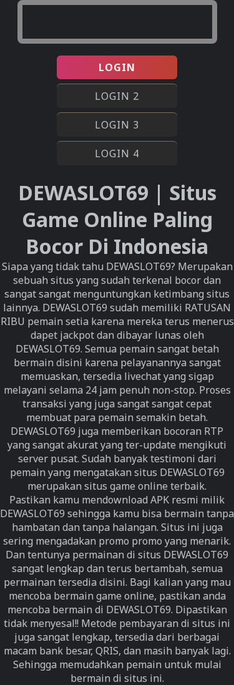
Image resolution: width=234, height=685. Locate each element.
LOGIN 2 (117, 96)
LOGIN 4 (117, 153)
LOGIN (117, 67)
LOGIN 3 (117, 125)
